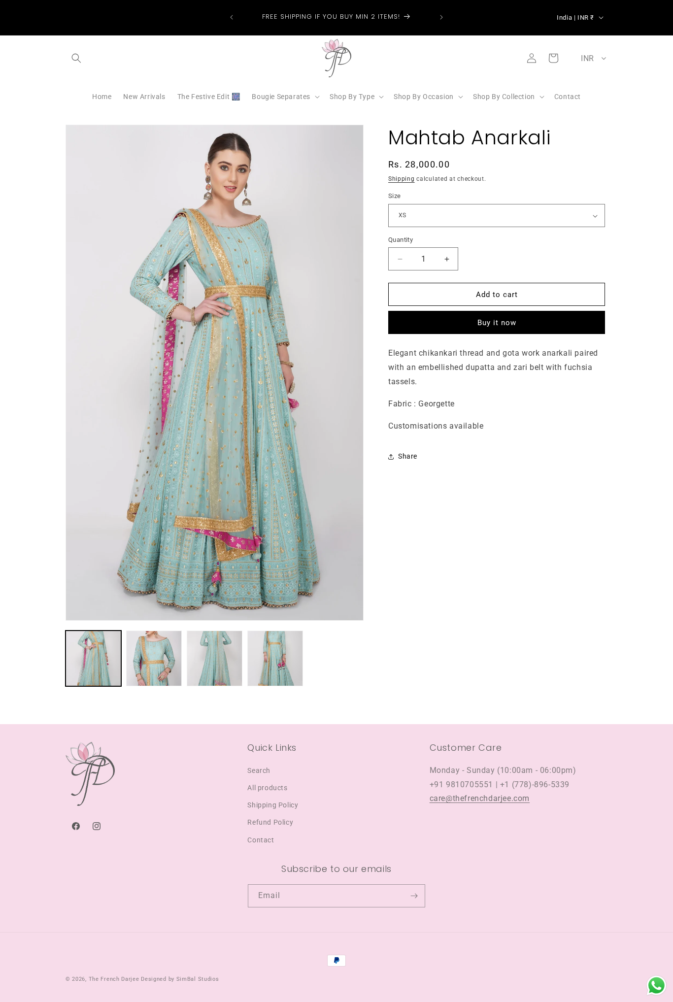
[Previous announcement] (231, 17)
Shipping (401, 178)
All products (267, 787)
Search (258, 770)
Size (394, 196)
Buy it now (496, 323)
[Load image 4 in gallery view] (275, 658)
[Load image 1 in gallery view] (93, 658)
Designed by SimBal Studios (180, 979)
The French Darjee (114, 979)
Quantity (400, 239)
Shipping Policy (272, 804)
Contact (260, 839)
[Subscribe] (414, 895)
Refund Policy (270, 822)
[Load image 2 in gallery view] (154, 658)
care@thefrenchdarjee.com (480, 798)
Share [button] (407, 456)
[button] (76, 58)
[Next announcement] (441, 17)
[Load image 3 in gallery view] (214, 658)
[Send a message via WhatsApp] (656, 985)
